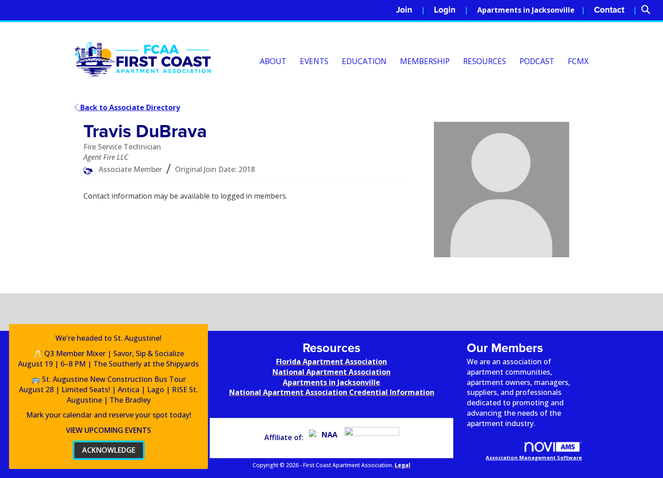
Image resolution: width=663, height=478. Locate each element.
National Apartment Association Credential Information (331, 392)
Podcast (537, 61)
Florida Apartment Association (331, 362)
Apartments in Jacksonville (526, 10)
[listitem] (410, 10)
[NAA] (326, 437)
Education (364, 61)
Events (314, 61)
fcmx (578, 61)
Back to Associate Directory (129, 107)
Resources (484, 61)
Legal (402, 465)
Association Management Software (534, 457)
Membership (425, 61)
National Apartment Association (331, 372)
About (273, 61)
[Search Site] (648, 10)
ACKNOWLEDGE (108, 450)
